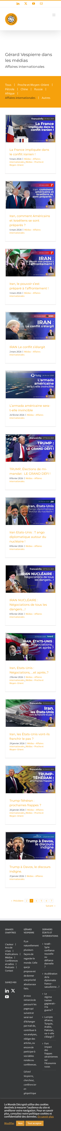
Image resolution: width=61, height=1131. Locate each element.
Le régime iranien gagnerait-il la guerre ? (49, 1002)
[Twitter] (13, 991)
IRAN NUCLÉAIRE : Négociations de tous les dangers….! (28, 604)
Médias (9, 957)
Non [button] (20, 1123)
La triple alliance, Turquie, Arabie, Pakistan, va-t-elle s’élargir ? (49, 1027)
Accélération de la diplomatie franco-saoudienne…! (49, 980)
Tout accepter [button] (34, 1123)
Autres (46, 97)
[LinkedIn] (7, 991)
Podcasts (9, 967)
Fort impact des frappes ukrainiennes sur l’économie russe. (49, 1055)
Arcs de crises (8, 949)
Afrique (10, 93)
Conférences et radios (11, 962)
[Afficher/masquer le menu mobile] (54, 15)
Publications (11, 954)
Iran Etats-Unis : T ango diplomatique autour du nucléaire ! (27, 537)
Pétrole (9, 89)
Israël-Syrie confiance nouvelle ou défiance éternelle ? (49, 955)
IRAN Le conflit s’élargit (27, 347)
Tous (8, 85)
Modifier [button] (9, 1123)
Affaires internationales (20, 97)
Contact (9, 970)
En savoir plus (46, 1116)
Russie (38, 89)
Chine (24, 89)
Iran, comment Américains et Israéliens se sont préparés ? (29, 220)
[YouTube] (7, 997)
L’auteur (9, 944)
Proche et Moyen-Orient (33, 85)
